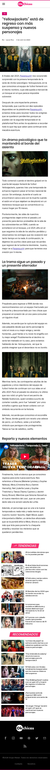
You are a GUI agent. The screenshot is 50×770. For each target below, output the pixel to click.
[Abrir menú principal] (3, 4)
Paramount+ (26, 76)
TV (4, 14)
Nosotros (31, 764)
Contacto (18, 764)
